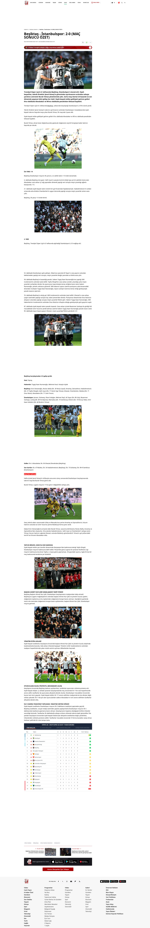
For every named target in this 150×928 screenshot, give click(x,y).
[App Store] (57, 862)
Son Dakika (28, 899)
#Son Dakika (28, 843)
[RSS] (79, 881)
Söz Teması (48, 914)
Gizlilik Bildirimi (111, 907)
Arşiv (107, 902)
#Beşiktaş (35, 843)
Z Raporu (47, 923)
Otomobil (27, 916)
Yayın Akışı (109, 904)
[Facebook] (58, 881)
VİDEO (79, 2)
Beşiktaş (50, 106)
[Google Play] (71, 862)
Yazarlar (27, 926)
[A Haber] (26, 2)
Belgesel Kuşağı (49, 909)
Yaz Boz (46, 892)
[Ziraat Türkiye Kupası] (119, 3)
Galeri (87, 888)
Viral (25, 911)
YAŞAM (54, 2)
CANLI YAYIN (96, 2)
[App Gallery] (84, 862)
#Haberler (57, 843)
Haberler (26, 29)
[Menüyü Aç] (125, 3)
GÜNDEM (41, 2)
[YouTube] (71, 881)
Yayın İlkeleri (110, 911)
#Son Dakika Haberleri (46, 843)
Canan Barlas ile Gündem (52, 899)
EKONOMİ (47, 2)
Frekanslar (109, 899)
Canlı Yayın (28, 890)
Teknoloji (27, 914)
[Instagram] (66, 881)
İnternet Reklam (112, 888)
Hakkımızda (110, 909)
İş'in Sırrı (47, 918)
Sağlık (26, 923)
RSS (107, 890)
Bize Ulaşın (110, 892)
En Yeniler (88, 890)
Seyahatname (49, 907)
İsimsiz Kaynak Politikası (114, 914)
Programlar (48, 888)
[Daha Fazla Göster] (90, 42)
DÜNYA (60, 2)
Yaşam (26, 902)
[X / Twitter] (62, 881)
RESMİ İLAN (86, 2)
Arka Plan (47, 902)
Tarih (26, 921)
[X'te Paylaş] (82, 42)
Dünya (26, 904)
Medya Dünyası (49, 916)
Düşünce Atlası (49, 890)
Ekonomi (27, 897)
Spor (25, 907)
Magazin (27, 909)
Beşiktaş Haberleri (34, 29)
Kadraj (46, 895)
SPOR (65, 2)
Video (26, 888)
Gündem (27, 895)
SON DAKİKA (33, 2)
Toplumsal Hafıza (50, 897)
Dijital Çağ (47, 921)
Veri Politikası (111, 897)
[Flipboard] (75, 881)
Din (25, 918)
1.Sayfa (46, 926)
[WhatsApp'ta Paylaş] (86, 42)
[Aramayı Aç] (122, 3)
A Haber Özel (28, 892)
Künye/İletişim (111, 895)
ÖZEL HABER (72, 2)
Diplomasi (47, 911)
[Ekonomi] (105, 2)
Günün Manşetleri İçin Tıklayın (58, 869)
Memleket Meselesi (50, 904)
